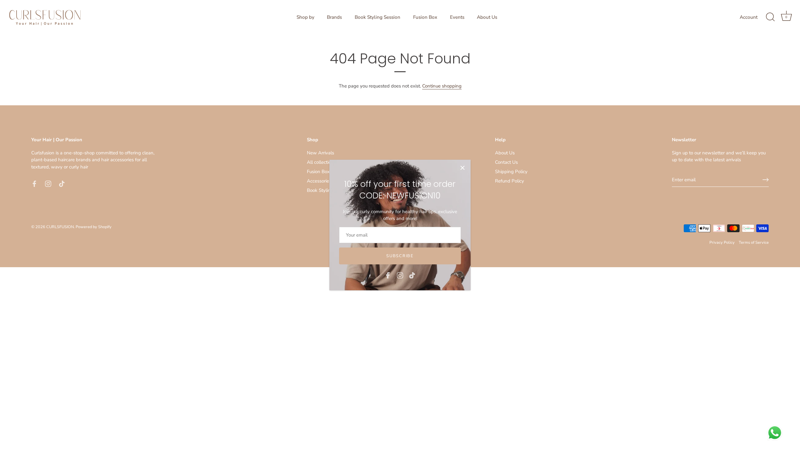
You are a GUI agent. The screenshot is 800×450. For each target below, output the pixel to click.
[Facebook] (388, 275)
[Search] (770, 17)
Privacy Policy (722, 242)
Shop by (305, 17)
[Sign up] (765, 180)
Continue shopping (442, 86)
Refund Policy (509, 181)
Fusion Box (425, 17)
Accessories (319, 181)
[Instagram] (400, 275)
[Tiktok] (412, 275)
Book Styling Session (377, 17)
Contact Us (506, 162)
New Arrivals (320, 153)
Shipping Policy (511, 171)
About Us (487, 17)
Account (749, 17)
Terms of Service (754, 242)
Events (457, 17)
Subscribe (399, 256)
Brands (334, 17)
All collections (321, 162)
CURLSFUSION (60, 227)
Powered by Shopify (94, 227)
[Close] (462, 168)
